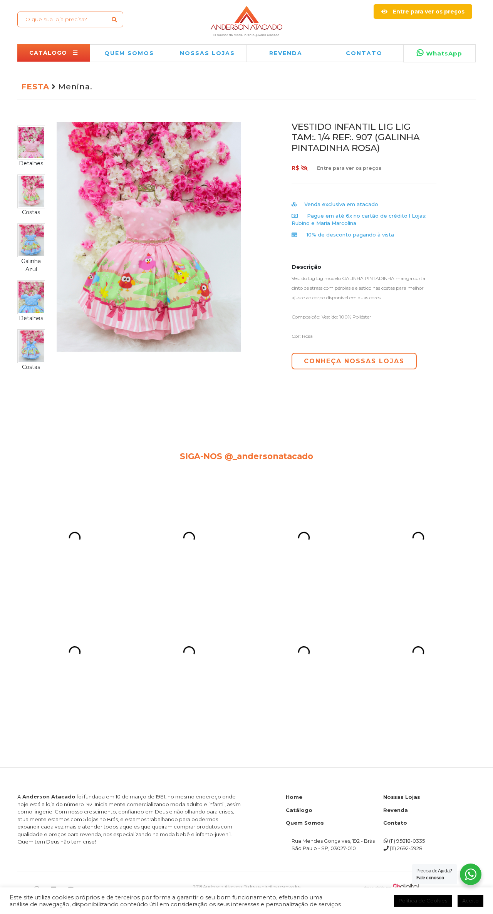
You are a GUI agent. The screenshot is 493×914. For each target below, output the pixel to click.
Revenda (395, 642)
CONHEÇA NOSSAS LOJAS (354, 361)
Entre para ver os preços (427, 11)
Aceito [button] (470, 900)
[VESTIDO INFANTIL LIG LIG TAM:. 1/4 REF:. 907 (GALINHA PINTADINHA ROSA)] (149, 236)
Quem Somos (305, 655)
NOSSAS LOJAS (207, 53)
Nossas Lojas (401, 629)
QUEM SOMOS (129, 53)
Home (294, 629)
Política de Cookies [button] (423, 900)
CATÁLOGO (49, 52)
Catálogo (299, 642)
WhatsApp (443, 53)
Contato (364, 53)
